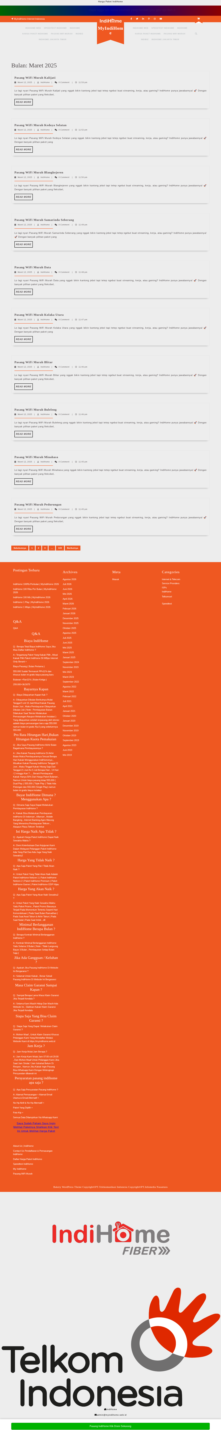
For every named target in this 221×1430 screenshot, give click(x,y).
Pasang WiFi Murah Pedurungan (37, 504)
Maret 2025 (68, 652)
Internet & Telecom (171, 579)
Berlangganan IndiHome (44, 943)
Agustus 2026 (69, 579)
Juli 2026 (67, 584)
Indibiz (79, 34)
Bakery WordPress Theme (67, 1187)
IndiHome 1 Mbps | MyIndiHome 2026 (31, 607)
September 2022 (71, 681)
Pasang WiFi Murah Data (32, 267)
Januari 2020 (69, 720)
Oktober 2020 (69, 716)
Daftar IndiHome (26, 650)
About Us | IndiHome (23, 1146)
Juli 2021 (67, 701)
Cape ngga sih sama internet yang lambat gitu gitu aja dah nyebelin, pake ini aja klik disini (137, 10)
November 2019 (70, 730)
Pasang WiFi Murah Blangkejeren (38, 172)
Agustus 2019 (69, 745)
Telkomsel (167, 596)
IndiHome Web (33, 28)
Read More (24, 103)
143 (60, 548)
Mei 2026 (67, 594)
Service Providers (171, 583)
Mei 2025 (67, 647)
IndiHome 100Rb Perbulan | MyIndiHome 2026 (36, 584)
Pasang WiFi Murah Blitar (33, 362)
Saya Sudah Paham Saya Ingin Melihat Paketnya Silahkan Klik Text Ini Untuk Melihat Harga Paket (36, 1127)
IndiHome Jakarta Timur (52, 39)
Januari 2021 (69, 711)
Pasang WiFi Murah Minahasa (36, 457)
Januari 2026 (69, 613)
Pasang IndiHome (36, 745)
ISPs (164, 587)
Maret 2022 (68, 691)
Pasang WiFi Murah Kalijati (35, 77)
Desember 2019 (70, 725)
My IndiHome (19, 1169)
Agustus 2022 (69, 686)
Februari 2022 (69, 696)
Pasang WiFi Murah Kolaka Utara (39, 314)
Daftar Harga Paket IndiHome (27, 1159)
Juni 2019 (67, 750)
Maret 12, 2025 (25, 82)
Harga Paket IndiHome (35, 34)
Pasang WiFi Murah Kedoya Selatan (40, 125)
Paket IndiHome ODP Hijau (45, 884)
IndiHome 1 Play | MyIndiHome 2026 (31, 602)
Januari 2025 (69, 657)
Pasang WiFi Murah (62, 34)
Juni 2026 (67, 589)
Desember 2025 (70, 618)
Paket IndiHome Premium (37, 881)
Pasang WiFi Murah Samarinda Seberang (44, 219)
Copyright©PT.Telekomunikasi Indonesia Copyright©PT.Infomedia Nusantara (125, 1187)
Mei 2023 (67, 672)
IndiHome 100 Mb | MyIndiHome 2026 (31, 597)
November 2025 (70, 623)
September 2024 (71, 662)
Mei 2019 (67, 755)
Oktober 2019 (69, 735)
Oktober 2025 (69, 628)
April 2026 (67, 599)
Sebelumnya (20, 548)
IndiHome (75, 28)
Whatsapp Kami (50, 1117)
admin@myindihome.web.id (112, 1415)
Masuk (115, 579)
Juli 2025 (67, 638)
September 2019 (71, 740)
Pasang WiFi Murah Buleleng (35, 409)
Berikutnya (72, 548)
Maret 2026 (68, 603)
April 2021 (67, 706)
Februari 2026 (69, 608)
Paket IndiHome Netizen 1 (26, 877)
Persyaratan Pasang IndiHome (41, 1089)
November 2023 (70, 667)
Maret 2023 (68, 677)
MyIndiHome (110, 30)
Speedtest (167, 603)
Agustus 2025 (69, 633)
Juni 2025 (67, 642)
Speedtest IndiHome (55, 28)
